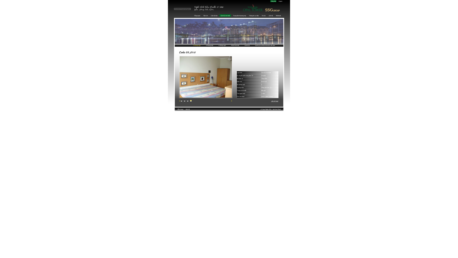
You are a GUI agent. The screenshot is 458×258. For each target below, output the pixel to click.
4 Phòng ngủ (222, 45)
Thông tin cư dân (254, 15)
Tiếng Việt (273, 1)
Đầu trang (180, 109)
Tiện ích (205, 15)
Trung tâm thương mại (239, 15)
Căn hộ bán (214, 15)
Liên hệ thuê (274, 101)
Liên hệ (271, 15)
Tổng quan (197, 15)
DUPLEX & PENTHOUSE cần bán (265, 45)
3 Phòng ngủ (209, 45)
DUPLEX (247, 45)
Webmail (278, 15)
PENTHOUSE (235, 45)
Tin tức (264, 15)
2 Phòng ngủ (196, 45)
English (280, 1)
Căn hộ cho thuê (225, 15)
